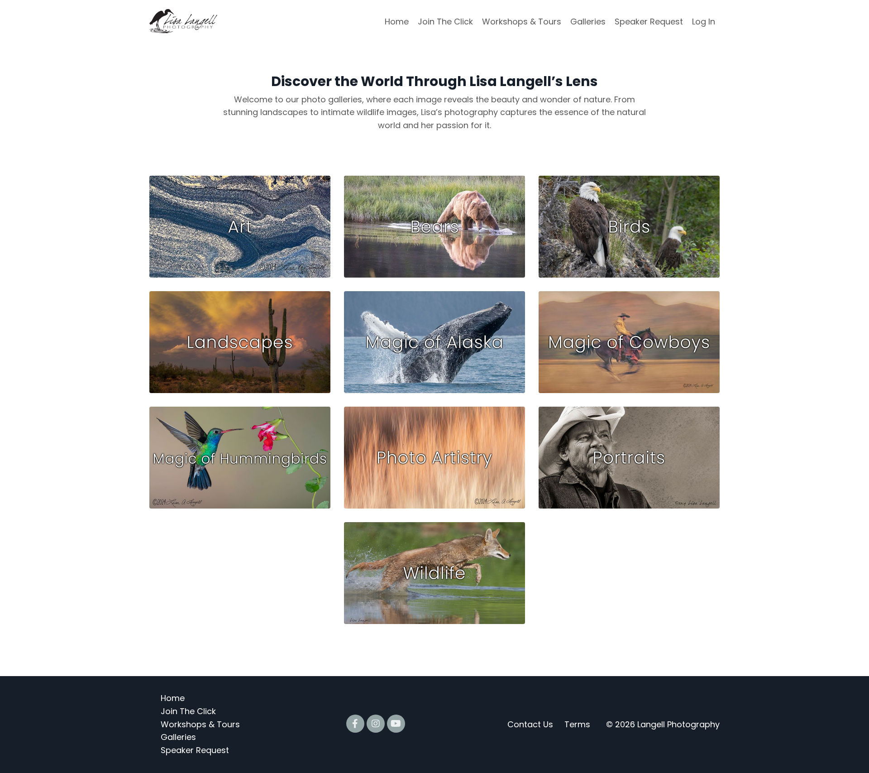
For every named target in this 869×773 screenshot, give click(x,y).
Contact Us (530, 724)
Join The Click (445, 21)
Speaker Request (649, 21)
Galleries (588, 21)
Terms (577, 724)
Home (397, 21)
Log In (703, 21)
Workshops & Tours (521, 21)
